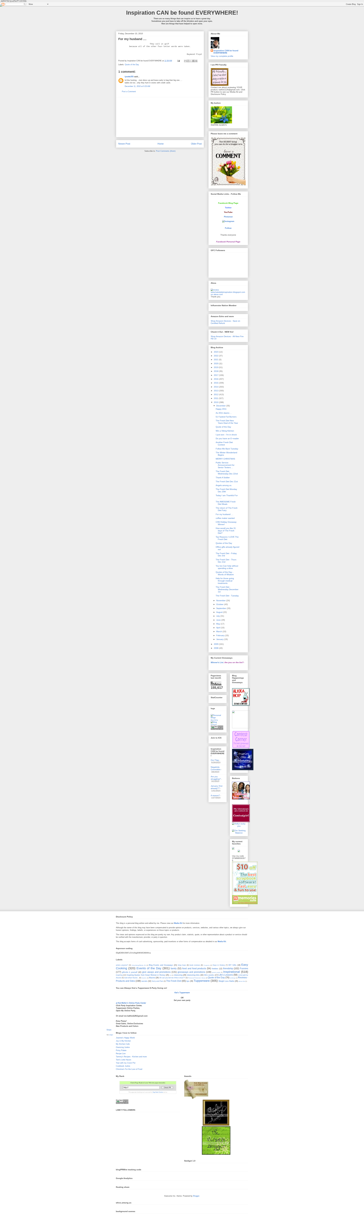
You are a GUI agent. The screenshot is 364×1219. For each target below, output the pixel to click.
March (219, 631)
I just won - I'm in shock (226, 435)
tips (187, 981)
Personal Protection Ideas (196, 978)
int (170, 975)
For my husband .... (224, 514)
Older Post (196, 144)
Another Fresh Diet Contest (224, 443)
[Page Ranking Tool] (122, 1103)
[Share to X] (190, 60)
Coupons (207, 965)
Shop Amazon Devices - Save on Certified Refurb (225, 322)
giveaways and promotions (191, 972)
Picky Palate (121, 1050)
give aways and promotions (156, 972)
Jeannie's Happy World (125, 1038)
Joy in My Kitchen (123, 1041)
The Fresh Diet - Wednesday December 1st (227, 589)
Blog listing (214, 720)
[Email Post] (178, 61)
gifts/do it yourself (129, 972)
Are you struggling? (216, 777)
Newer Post (124, 144)
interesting (178, 975)
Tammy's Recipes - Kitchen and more (131, 1057)
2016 (216, 379)
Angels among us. (224, 485)
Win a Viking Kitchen (225, 431)
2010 (216, 402)
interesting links (193, 975)
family (174, 968)
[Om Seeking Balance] (239, 833)
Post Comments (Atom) (165, 151)
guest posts (216, 972)
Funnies (244, 968)
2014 (216, 387)
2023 (216, 352)
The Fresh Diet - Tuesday (227, 596)
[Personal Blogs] (217, 717)
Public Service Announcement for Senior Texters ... (225, 465)
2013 (216, 390)
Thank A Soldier (223, 477)
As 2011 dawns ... (224, 413)
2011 (216, 398)
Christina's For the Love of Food (129, 1069)
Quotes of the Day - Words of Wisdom (225, 573)
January (220, 639)
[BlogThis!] (188, 60)
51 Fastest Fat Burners (226, 417)
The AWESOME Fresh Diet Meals (226, 503)
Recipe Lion (121, 1053)
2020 (216, 363)
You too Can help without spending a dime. (227, 567)
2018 (216, 371)
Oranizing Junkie (123, 1047)
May (218, 624)
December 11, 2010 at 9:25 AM (137, 86)
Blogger (196, 1196)
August (219, 612)
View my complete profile (222, 56)
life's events (209, 975)
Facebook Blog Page (228, 203)
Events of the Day (148, 968)
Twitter (228, 207)
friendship (228, 968)
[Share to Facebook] (193, 60)
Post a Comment (129, 91)
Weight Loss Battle (226, 981)
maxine (144, 978)
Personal (214, 724)
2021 (216, 359)
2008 (216, 648)
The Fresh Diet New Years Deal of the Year (227, 421)
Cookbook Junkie (123, 1066)
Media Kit (178, 923)
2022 (216, 356)
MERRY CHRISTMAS (225, 459)
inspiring (119, 975)
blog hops (182, 965)
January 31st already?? (216, 787)
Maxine (152, 978)
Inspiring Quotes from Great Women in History (146, 975)
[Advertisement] (160, 117)
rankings (232, 978)
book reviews (195, 965)
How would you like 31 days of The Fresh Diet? (226, 530)
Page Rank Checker (158, 1092)
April (218, 627)
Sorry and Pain (157, 981)
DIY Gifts (232, 965)
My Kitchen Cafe (123, 1044)
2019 (216, 367)
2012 (216, 394)
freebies (215, 969)
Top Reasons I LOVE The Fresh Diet (227, 538)
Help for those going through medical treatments (225, 580)
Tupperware (202, 980)
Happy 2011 (221, 409)
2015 (216, 383)
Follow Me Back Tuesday (227, 449)
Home (161, 144)
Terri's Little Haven (123, 1060)
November (221, 600)
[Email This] (185, 60)
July (218, 616)
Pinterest (228, 217)
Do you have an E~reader (227, 438)
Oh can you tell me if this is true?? (172, 978)
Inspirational (231, 971)
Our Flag (215, 760)
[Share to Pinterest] (196, 60)
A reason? (215, 795)
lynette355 (129, 77)
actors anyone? (122, 965)
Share (108, 1030)
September (221, 608)
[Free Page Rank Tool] (217, 729)
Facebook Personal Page (228, 242)
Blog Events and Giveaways (161, 965)
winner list (241, 981)
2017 (216, 375)
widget (111, 1035)
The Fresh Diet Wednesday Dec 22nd (227, 472)
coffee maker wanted (225, 518)
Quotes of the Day (224, 543)
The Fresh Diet (173, 981)
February (220, 635)
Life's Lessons (225, 975)
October (220, 604)
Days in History (219, 965)
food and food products (194, 968)
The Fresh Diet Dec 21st (227, 481)
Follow (228, 228)
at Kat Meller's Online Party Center (131, 1003)
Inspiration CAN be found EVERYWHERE (226, 51)
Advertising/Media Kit (139, 965)
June (218, 620)
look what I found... (131, 978)
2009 (216, 644)
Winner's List (217, 662)
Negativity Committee (216, 768)
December (221, 406)
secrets (144, 981)
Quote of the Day (132, 64)
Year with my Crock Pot (125, 1063)
